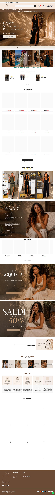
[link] (8, 58)
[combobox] (24, 6)
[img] (27, 72)
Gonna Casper (47, 152)
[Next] (39, 11)
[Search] (25, 6)
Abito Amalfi (31, 255)
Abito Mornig (47, 130)
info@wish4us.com (17, 2)
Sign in (49, 5)
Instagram (27, 398)
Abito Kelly (21, 130)
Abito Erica (21, 152)
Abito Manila (34, 130)
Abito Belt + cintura (7, 255)
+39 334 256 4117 (7, 478)
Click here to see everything (28, 161)
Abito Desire (43, 255)
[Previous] (15, 11)
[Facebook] (3, 485)
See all (27, 90)
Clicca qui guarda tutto (28, 260)
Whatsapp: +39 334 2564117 (9, 2)
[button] (26, 84)
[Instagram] (5, 485)
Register (51, 5)
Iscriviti (31, 345)
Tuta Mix (34, 152)
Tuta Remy (8, 130)
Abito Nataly (8, 152)
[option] (27, 11)
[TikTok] (8, 485)
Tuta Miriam (19, 255)
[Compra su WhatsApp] (53, 493)
